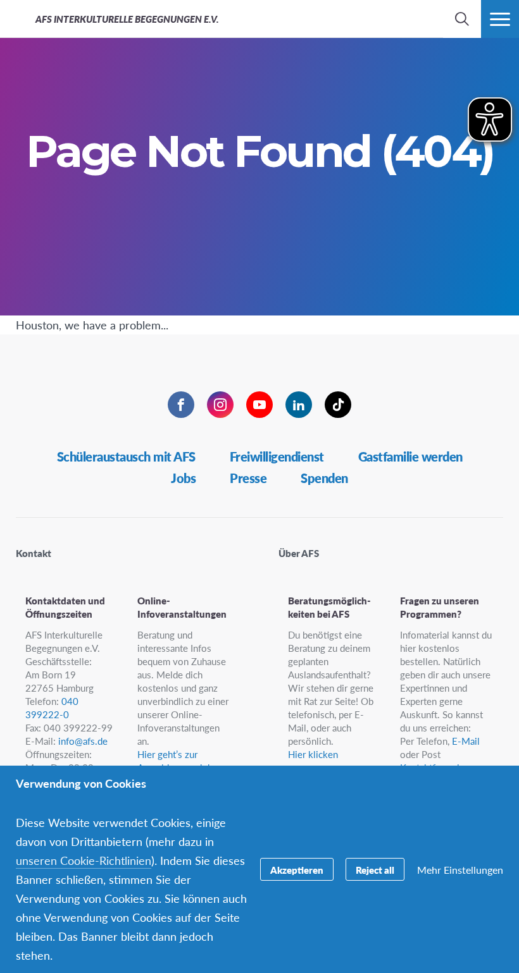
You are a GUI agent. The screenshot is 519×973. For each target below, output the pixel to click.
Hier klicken (313, 754)
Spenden (324, 478)
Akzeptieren (296, 869)
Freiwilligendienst (277, 456)
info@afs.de (83, 740)
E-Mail (466, 740)
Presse (248, 478)
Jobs (183, 478)
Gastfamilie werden (410, 456)
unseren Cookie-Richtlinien (83, 860)
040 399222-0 (51, 707)
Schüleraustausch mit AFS (126, 456)
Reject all (375, 869)
